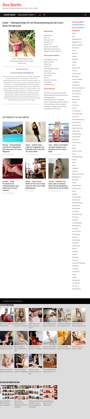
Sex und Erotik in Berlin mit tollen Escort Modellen (5, 403)
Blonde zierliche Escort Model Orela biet (20, 349)
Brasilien (75, 53)
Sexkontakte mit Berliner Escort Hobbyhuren (48, 403)
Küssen (74, 160)
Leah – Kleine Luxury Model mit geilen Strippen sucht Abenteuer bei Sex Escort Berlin (58, 148)
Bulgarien (75, 59)
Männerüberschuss (78, 174)
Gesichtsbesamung (78, 119)
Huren (74, 145)
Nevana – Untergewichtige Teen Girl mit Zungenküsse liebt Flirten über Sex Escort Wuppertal (12, 148)
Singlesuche (76, 246)
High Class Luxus (77, 128)
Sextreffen (75, 243)
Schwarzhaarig (76, 223)
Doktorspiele (76, 68)
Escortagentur (76, 91)
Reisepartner (76, 205)
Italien (74, 148)
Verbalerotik (76, 280)
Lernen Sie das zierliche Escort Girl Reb (35, 371)
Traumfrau (75, 269)
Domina (74, 71)
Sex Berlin (12, 4)
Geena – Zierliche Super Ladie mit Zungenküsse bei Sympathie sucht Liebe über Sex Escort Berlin (35, 148)
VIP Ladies (75, 286)
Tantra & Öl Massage (78, 263)
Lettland (74, 171)
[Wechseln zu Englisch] (44, 15)
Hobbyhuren (76, 131)
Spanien (74, 254)
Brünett (74, 56)
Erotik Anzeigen (77, 79)
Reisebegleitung (77, 203)
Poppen (74, 194)
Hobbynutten (76, 137)
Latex (74, 162)
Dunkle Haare (76, 73)
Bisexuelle (75, 48)
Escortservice (76, 93)
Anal (73, 36)
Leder (74, 165)
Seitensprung (76, 225)
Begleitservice (76, 42)
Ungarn (74, 277)
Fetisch (74, 102)
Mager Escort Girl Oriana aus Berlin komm (34, 326)
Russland (75, 220)
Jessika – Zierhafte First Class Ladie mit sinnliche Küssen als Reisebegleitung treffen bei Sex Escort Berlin (58, 184)
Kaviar (74, 154)
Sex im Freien (76, 231)
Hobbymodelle (76, 134)
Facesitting (75, 96)
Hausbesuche (76, 125)
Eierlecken (75, 76)
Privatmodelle (76, 197)
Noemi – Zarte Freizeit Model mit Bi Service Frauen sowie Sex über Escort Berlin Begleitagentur (35, 184)
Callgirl (74, 62)
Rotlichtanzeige (77, 214)
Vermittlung (75, 283)
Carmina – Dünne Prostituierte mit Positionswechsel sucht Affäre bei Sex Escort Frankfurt (11, 185)
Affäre (74, 33)
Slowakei (75, 251)
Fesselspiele (76, 99)
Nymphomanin (76, 185)
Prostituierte (76, 200)
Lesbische (75, 168)
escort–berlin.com (28, 73)
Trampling (75, 266)
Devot (74, 65)
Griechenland (76, 122)
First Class (75, 105)
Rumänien (75, 217)
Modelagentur (76, 177)
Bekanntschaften (77, 45)
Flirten (74, 108)
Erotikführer (76, 82)
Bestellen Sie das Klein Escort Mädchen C (35, 349)
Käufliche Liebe (77, 151)
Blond (74, 50)
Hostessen (75, 139)
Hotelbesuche (76, 142)
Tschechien (75, 271)
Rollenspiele (76, 208)
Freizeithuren (76, 111)
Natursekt (75, 180)
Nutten (74, 182)
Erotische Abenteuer (78, 88)
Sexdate (74, 237)
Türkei (74, 274)
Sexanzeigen (76, 234)
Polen (74, 191)
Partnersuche (76, 188)
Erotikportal (76, 85)
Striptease (75, 257)
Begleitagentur (76, 39)
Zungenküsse (76, 289)
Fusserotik (75, 116)
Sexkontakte (76, 240)
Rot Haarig (75, 211)
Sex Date (75, 228)
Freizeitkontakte (77, 114)
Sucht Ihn (75, 260)
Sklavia (74, 248)
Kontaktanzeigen (77, 157)
